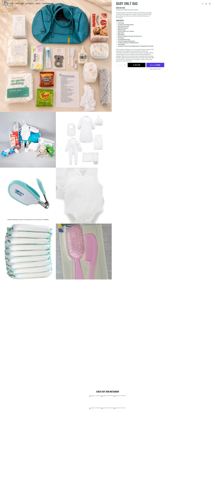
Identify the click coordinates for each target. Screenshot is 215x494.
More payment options (155, 68)
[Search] (202, 3)
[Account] (206, 3)
